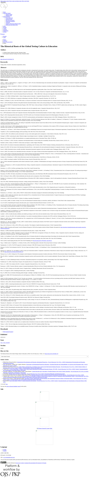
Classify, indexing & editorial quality (13, 23)
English (4, 449)
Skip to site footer (25, 1)
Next (7, 384)
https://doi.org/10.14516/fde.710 (7, 59)
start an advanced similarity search (13, 386)
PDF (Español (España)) (8, 331)
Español (4, 450)
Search (3, 34)
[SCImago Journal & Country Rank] (44, 428)
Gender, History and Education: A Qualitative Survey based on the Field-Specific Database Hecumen (39, 366)
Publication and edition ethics (12, 24)
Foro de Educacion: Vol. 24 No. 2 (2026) (75, 375)
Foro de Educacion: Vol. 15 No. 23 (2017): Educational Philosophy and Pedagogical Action (46, 373)
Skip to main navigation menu (15, 1)
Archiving (8, 22)
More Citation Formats (5, 356)
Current (4, 28)
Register (5, 27)
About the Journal (6, 13)
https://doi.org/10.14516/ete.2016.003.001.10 (13, 251)
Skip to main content (5, 1)
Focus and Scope (9, 17)
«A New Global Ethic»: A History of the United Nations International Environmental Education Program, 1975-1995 (33, 369)
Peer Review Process (10, 20)
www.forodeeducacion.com (9, 457)
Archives (5, 29)
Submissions (5, 30)
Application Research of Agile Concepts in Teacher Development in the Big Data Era (48, 375)
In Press (4, 31)
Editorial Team (9, 15)
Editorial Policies (6, 16)
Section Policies (9, 19)
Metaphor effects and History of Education (17, 373)
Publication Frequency (10, 21)
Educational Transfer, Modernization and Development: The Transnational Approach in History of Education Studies (49, 378)
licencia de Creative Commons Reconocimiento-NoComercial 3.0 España (31, 462)
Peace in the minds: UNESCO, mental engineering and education (22, 380)
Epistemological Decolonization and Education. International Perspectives (32, 362)
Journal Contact (9, 14)
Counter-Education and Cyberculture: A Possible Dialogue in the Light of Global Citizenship (51, 371)
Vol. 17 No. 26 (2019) (8, 42)
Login (4, 26)
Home (4, 12)
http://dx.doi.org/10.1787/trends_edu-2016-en (42, 240)
